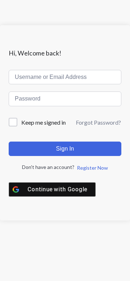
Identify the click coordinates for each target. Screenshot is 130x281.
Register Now (92, 168)
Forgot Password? (98, 122)
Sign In (65, 149)
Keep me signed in (43, 122)
